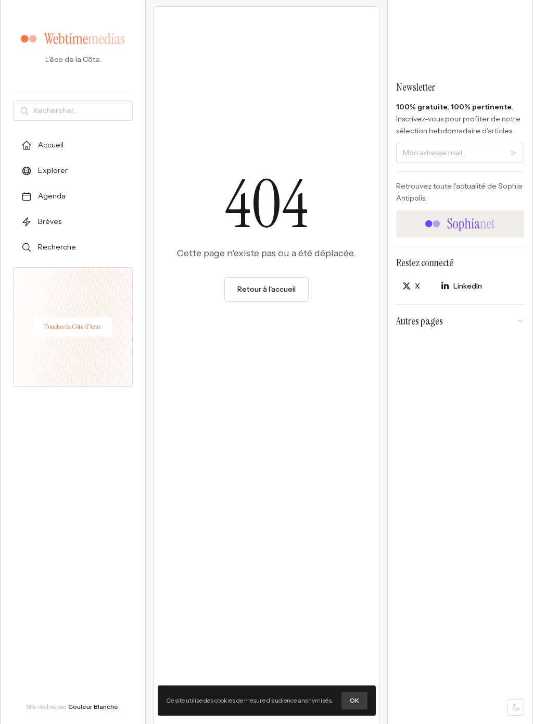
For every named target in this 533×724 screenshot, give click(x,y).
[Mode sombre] (515, 707)
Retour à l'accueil (266, 289)
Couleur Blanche (93, 706)
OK (354, 700)
